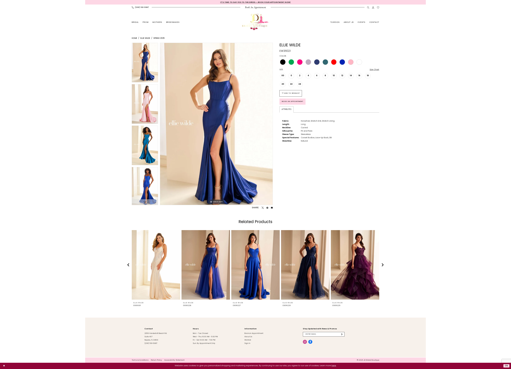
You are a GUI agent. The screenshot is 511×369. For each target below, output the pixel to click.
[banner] (255, 22)
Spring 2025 (159, 38)
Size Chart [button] (374, 70)
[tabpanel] (145, 63)
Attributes (286, 109)
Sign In (247, 343)
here (333, 366)
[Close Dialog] (4, 366)
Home (134, 38)
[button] (373, 7)
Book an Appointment (292, 101)
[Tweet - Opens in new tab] (263, 208)
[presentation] (156, 265)
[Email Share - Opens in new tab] (272, 208)
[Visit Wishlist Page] (378, 7)
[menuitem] (140, 7)
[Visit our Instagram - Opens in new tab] (305, 342)
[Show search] (368, 7)
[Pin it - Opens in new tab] (267, 208)
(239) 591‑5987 (151, 343)
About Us (248, 337)
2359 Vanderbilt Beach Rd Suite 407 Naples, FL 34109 (156, 337)
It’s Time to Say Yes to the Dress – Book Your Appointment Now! (255, 2)
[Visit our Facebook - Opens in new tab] (310, 342)
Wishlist (247, 340)
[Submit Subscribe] (342, 334)
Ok (506, 366)
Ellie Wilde (145, 38)
